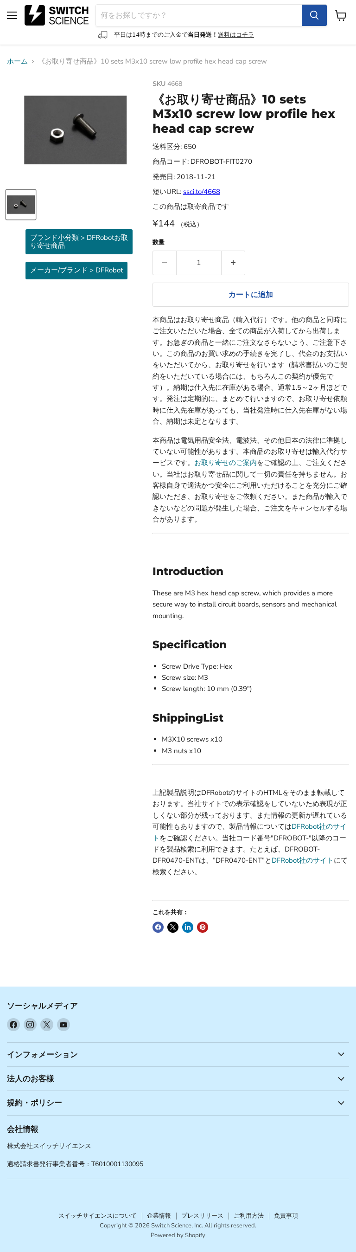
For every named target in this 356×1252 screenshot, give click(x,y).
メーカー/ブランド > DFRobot (76, 270)
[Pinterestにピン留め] (202, 927)
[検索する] (314, 15)
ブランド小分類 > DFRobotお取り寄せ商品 (79, 241)
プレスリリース (202, 1216)
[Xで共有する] (172, 927)
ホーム (17, 61)
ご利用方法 (249, 1216)
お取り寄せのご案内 (225, 462)
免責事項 (286, 1216)
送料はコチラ (236, 35)
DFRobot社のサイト (303, 860)
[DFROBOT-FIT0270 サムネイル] (21, 204)
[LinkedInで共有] (187, 927)
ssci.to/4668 (201, 191)
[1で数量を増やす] (233, 263)
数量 (159, 242)
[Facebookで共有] (158, 927)
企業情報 (159, 1216)
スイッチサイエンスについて (97, 1216)
